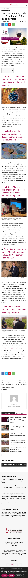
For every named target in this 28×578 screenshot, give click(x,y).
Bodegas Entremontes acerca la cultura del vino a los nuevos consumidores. (18, 449)
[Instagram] (12, 564)
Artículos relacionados (8, 413)
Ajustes (18, 575)
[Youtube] (20, 565)
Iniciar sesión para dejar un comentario (14, 464)
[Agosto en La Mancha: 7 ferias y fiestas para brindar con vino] (5, 435)
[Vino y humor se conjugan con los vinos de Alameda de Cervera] (5, 428)
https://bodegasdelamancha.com (14, 406)
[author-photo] (14, 402)
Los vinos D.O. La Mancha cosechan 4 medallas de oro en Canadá (20, 384)
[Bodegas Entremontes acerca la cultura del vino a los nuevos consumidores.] (5, 449)
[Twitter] (6, 24)
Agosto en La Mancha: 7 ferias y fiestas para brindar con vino (17, 435)
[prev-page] (2, 455)
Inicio (2, 8)
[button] (2, 5)
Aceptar (4, 575)
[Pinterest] (9, 24)
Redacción (5, 21)
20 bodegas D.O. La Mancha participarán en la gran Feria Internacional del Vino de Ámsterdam (7, 386)
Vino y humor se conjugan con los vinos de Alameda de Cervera (18, 427)
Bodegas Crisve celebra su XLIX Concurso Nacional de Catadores (17, 442)
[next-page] (5, 455)
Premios (7, 8)
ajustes (13, 572)
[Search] (26, 5)
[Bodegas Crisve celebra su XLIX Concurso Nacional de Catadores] (5, 442)
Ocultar (10, 70)
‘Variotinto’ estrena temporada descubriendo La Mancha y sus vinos (13, 310)
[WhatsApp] (13, 24)
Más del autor (19, 413)
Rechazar (11, 575)
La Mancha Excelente (11, 479)
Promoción (7, 10)
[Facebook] (2, 24)
